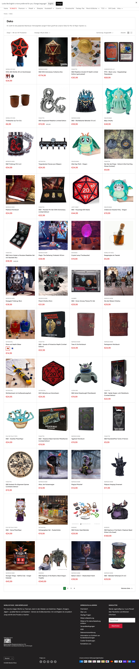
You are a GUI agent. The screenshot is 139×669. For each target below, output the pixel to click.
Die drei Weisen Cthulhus (112, 301)
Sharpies (40, 8)
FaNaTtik (74, 69)
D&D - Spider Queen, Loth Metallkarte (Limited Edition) (116, 394)
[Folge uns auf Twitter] (44, 661)
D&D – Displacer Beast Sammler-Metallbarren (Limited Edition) (53, 440)
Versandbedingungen (87, 626)
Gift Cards (111, 8)
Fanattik (41, 342)
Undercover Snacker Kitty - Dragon (115, 210)
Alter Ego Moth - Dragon (79, 164)
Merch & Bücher (91, 8)
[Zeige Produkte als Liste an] (131, 33)
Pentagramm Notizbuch (112, 344)
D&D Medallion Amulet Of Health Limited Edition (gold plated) (84, 73)
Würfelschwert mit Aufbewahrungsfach (18, 393)
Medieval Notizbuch (12, 210)
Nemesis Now (43, 69)
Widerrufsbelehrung (87, 618)
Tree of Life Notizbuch (78, 344)
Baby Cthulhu (108, 120)
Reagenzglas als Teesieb (112, 255)
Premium (22, 8)
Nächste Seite (125, 588)
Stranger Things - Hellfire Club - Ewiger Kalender (18, 577)
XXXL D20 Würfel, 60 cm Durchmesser (18, 72)
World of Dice (10, 69)
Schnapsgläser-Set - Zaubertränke (50, 530)
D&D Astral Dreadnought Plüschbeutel (83, 393)
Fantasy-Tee (80, 8)
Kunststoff (48, 8)
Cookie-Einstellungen (87, 641)
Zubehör (59, 8)
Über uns (83, 612)
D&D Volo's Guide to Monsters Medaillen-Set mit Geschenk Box (20, 256)
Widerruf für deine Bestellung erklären (90, 622)
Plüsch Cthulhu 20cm (45, 301)
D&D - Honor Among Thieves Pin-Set (83, 301)
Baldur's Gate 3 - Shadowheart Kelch (83, 576)
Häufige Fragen (85, 615)
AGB (81, 629)
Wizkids (73, 527)
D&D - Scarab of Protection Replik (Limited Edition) (52, 345)
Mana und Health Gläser (13, 344)
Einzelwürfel (70, 8)
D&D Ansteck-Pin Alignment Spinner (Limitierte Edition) (17, 486)
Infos (119, 8)
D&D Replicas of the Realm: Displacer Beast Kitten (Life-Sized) (118, 531)
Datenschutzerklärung (87, 632)
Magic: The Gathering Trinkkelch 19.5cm (51, 255)
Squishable (108, 118)
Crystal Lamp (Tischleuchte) (80, 255)
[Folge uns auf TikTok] (55, 661)
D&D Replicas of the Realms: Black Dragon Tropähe (52, 577)
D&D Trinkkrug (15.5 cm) (13, 164)
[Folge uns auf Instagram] (48, 661)
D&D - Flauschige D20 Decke (80, 210)
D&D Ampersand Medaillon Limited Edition (52, 120)
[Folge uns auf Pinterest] (51, 661)
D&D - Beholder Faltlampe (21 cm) (115, 576)
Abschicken (116, 626)
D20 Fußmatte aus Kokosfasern (49, 393)
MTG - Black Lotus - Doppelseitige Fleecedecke (115, 73)
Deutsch (7, 658)
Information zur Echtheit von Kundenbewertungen (90, 636)
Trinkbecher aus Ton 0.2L (14, 120)
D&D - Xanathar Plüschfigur (14, 439)
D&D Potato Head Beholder (80, 530)
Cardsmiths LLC (109, 69)
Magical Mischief (76, 484)
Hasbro (73, 298)
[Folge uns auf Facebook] (41, 661)
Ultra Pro (74, 390)
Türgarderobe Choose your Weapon (50, 164)
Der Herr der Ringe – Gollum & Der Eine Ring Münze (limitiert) (118, 165)
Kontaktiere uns (85, 644)
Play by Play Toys (11, 436)
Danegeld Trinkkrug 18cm (14, 301)
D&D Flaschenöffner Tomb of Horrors (116, 439)
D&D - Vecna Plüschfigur (13, 530)
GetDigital (42, 161)
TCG (102, 8)
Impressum (84, 609)
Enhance (74, 252)
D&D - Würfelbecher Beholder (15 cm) (83, 120)
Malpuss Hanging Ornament (113, 484)
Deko (10, 14)
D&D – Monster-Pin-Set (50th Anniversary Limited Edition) (52, 211)
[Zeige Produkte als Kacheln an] (128, 33)
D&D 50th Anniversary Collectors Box (51, 72)
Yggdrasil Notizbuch (77, 439)
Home (6, 8)
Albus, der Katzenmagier (46, 484)
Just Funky (75, 207)
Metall (31, 8)
